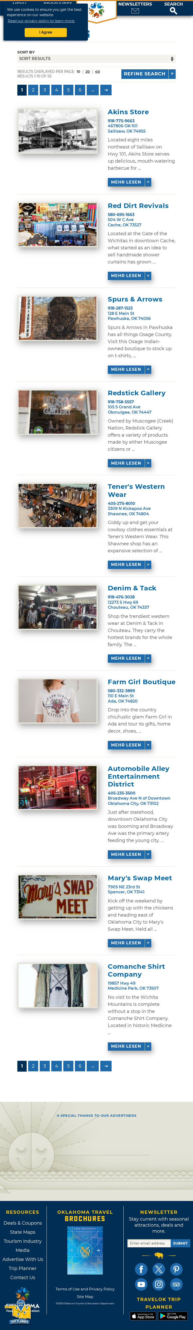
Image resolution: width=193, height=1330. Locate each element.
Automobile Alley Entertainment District (138, 776)
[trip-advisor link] (176, 1284)
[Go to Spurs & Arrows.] (57, 318)
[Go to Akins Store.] (57, 131)
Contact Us (22, 1277)
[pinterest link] (176, 1269)
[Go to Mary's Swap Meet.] (57, 897)
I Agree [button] (45, 32)
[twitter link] (159, 1269)
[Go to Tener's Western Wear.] (57, 505)
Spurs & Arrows (135, 299)
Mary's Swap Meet (140, 878)
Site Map (85, 1296)
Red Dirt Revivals (138, 206)
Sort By (26, 52)
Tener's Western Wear (136, 490)
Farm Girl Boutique (142, 682)
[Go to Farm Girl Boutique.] (57, 701)
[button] (173, 8)
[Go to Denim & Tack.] (57, 607)
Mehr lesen (126, 182)
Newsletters (135, 4)
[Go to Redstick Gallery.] (57, 412)
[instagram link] (159, 1284)
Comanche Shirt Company (136, 970)
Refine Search (145, 74)
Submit (180, 1243)
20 (87, 71)
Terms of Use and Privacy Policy (85, 1289)
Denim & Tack (132, 588)
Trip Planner (22, 1268)
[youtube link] (141, 1284)
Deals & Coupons (23, 1223)
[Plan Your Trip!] (18, 1312)
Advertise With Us (23, 1259)
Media (23, 1250)
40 (97, 71)
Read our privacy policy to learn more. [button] (41, 21)
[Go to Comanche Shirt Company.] (57, 985)
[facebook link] (141, 1269)
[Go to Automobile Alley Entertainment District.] (57, 787)
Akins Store (128, 112)
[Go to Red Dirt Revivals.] (57, 225)
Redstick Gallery (137, 393)
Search (173, 4)
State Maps (22, 1232)
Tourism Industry (23, 1241)
